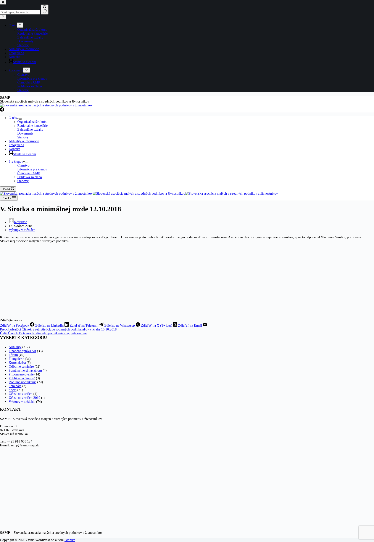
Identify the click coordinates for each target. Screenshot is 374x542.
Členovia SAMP (28, 173)
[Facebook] (2, 110)
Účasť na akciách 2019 (24, 397)
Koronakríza (17, 362)
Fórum (13, 355)
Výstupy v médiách (22, 230)
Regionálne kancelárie (32, 125)
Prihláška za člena (29, 177)
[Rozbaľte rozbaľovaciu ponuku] (20, 119)
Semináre (15, 386)
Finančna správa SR (22, 351)
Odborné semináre (21, 366)
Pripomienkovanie (21, 374)
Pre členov (16, 161)
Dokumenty (25, 133)
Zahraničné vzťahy (30, 129)
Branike (69, 540)
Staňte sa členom (24, 154)
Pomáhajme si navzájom (25, 370)
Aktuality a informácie (24, 141)
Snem (12, 390)
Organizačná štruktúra (32, 121)
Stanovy (23, 137)
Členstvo (23, 165)
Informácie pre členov (32, 169)
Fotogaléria (16, 145)
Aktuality (15, 347)
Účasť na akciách (20, 394)
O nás (13, 118)
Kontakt (14, 149)
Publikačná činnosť (22, 378)
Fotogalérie (16, 359)
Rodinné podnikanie (22, 382)
